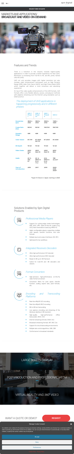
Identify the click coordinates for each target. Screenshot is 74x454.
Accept (37, 437)
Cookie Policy (32, 451)
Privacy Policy (40, 451)
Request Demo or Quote (37, 9)
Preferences (37, 447)
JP (8, 3)
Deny (37, 442)
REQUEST (56, 418)
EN (7, 3)
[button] (71, 424)
